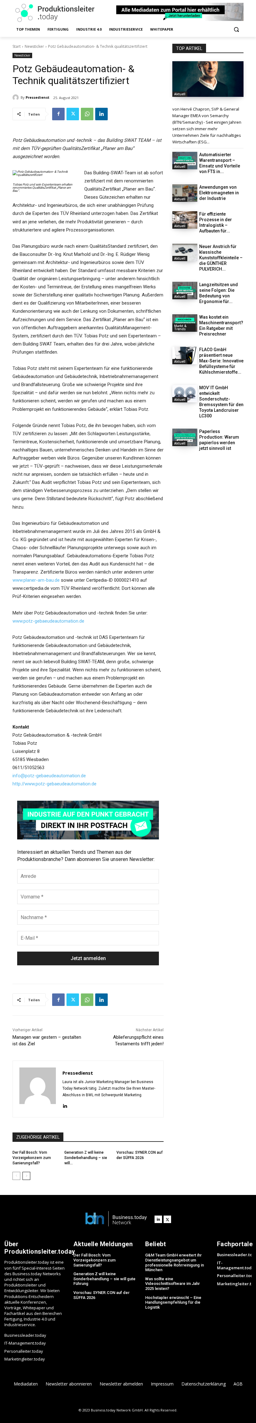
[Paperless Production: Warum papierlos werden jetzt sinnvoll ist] (184, 437)
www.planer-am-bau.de (36, 580)
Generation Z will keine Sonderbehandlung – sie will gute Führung (104, 1278)
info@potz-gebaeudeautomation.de (49, 776)
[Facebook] (58, 114)
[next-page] (26, 1176)
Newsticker (34, 46)
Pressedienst (37, 97)
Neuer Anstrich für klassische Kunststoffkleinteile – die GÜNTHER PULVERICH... (221, 257)
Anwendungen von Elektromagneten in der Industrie (219, 193)
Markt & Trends (180, 327)
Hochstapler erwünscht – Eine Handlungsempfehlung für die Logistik (173, 1302)
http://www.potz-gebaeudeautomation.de (54, 784)
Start (16, 46)
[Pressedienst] (16, 97)
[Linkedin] (101, 114)
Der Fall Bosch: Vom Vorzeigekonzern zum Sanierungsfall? (31, 1157)
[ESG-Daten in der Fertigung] (208, 79)
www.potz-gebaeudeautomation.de (48, 621)
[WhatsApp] (87, 114)
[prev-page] (16, 1176)
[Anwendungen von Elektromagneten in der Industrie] (184, 193)
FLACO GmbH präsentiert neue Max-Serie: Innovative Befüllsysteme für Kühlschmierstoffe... (221, 361)
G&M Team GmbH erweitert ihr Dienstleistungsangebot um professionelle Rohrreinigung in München (174, 1262)
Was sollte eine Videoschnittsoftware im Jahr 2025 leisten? (172, 1283)
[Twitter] (72, 114)
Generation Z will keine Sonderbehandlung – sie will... (85, 1157)
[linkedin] (64, 1105)
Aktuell (179, 94)
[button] (236, 29)
